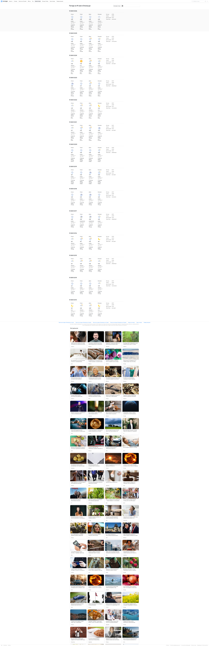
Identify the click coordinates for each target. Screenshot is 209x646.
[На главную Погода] (5, 1)
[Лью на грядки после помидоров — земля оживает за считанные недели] (113, 496)
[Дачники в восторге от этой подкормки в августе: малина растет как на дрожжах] (130, 565)
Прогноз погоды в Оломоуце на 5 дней (83, 322)
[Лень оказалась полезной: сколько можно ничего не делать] (113, 409)
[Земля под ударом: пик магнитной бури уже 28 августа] (113, 461)
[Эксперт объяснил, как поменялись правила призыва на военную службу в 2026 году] (96, 444)
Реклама (9, 645)
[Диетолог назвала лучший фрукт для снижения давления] (96, 496)
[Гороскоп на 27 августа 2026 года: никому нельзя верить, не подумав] (130, 513)
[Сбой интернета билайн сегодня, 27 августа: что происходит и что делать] (113, 600)
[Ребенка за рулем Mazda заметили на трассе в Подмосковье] (113, 444)
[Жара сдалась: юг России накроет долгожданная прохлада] (78, 478)
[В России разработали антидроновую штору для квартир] (96, 461)
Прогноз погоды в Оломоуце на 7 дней (100, 322)
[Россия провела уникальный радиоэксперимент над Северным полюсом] (113, 583)
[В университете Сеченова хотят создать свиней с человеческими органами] (96, 357)
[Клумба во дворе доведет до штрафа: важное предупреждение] (96, 513)
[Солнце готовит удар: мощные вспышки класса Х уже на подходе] (130, 461)
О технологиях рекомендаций (185, 645)
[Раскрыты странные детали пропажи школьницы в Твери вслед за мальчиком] (96, 391)
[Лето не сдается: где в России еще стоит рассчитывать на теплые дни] (113, 426)
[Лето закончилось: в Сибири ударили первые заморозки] (78, 531)
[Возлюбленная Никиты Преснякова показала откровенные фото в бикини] (78, 496)
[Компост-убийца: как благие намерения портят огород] (96, 548)
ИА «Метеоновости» (205, 645)
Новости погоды (131, 322)
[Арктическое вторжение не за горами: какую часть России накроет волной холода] (130, 357)
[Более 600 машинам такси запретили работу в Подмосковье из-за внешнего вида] (78, 426)
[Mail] (1, 1)
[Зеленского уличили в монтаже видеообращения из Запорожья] (96, 339)
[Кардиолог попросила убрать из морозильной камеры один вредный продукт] (113, 339)
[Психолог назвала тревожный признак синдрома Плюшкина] (130, 391)
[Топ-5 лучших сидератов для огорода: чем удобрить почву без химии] (130, 600)
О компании (5, 645)
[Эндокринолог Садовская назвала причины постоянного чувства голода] (130, 548)
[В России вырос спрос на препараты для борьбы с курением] (78, 374)
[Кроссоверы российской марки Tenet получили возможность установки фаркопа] (130, 635)
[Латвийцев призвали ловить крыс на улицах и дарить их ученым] (113, 374)
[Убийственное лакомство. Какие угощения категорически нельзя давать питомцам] (78, 339)
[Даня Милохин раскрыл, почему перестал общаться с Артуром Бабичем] (130, 426)
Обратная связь (193, 645)
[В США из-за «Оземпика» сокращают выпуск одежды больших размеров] (130, 374)
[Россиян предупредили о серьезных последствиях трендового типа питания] (96, 635)
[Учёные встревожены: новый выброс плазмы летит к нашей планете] (96, 583)
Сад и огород (139, 322)
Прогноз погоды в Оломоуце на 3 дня (66, 322)
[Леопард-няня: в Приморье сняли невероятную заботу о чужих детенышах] (130, 339)
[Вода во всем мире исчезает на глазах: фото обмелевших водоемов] (113, 391)
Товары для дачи (147, 322)
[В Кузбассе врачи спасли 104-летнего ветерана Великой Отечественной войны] (113, 617)
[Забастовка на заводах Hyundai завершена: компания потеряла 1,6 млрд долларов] (113, 548)
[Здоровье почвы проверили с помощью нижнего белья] (113, 565)
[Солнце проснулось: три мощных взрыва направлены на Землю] (96, 426)
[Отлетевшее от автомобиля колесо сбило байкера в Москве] (96, 565)
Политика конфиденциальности (175, 645)
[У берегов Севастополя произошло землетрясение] (130, 617)
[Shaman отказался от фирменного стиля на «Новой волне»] (78, 409)
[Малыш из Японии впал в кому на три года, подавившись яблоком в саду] (78, 444)
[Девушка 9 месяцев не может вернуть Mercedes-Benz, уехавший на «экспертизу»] (78, 600)
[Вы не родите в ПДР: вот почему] (130, 444)
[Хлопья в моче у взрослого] (113, 478)
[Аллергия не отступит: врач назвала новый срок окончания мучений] (113, 635)
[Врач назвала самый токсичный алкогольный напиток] (96, 409)
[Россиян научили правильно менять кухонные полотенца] (113, 513)
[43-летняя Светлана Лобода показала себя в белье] (96, 531)
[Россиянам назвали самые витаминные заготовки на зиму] (78, 461)
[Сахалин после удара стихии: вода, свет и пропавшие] (78, 617)
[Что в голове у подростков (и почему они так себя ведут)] (130, 496)
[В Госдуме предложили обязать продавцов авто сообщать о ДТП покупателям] (78, 583)
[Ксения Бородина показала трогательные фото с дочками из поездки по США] (78, 513)
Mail (1, 645)
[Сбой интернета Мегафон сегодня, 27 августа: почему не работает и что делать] (78, 565)
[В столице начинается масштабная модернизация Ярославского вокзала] (113, 531)
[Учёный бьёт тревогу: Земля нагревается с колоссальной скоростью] (130, 409)
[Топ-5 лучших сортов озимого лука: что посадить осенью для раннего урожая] (130, 583)
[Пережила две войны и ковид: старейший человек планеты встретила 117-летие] (96, 374)
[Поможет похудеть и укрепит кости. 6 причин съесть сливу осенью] (113, 357)
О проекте (167, 645)
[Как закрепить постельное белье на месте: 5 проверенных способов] (78, 357)
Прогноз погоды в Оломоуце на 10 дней (118, 322)
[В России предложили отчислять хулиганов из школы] (96, 478)
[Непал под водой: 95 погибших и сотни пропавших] (96, 600)
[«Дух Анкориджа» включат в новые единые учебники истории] (130, 531)
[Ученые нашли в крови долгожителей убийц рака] (78, 391)
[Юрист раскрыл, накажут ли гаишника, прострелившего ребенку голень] (130, 478)
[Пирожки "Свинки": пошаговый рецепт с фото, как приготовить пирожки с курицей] (96, 617)
